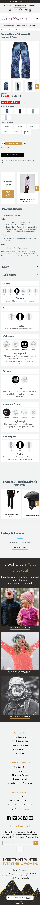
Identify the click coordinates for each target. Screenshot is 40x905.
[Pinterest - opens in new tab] (25, 818)
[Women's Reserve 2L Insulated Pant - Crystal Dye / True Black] (6, 85)
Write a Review (20, 548)
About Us (20, 797)
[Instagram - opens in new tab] (20, 818)
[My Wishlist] (15, 10)
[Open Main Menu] (33, 18)
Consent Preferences (20, 870)
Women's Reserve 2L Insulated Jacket (27, 200)
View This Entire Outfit (8, 194)
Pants (7, 29)
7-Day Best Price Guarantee (20, 1)
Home (2, 29)
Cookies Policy (20, 874)
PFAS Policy (14, 878)
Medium (32, 126)
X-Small (7, 126)
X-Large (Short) (26, 132)
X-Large (16, 131)
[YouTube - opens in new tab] (31, 818)
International (20, 779)
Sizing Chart (5, 139)
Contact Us (20, 767)
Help (20, 771)
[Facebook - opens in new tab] (9, 818)
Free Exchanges (20, 745)
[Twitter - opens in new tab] (15, 818)
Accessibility (25, 878)
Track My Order (20, 741)
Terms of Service (32, 876)
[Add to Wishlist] (25, 143)
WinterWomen (20, 5)
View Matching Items (8, 148)
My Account (20, 737)
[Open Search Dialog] (9, 10)
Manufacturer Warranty (20, 783)
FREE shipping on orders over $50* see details (20, 25)
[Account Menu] (20, 10)
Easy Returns (20, 749)
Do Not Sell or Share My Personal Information (20, 875)
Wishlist (20, 753)
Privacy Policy (8, 874)
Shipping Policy (20, 775)
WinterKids (8, 5)
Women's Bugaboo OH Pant (11, 515)
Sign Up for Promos (20, 809)
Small (20, 126)
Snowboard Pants (15, 29)
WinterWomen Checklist (20, 805)
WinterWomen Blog (20, 801)
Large (6, 131)
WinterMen (32, 5)
